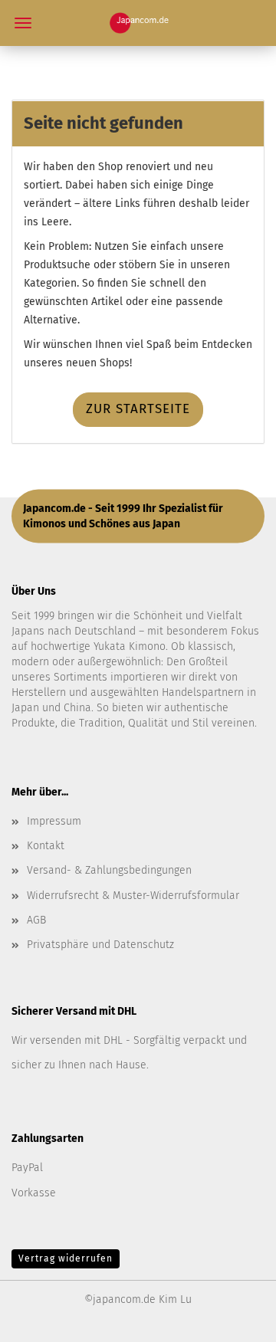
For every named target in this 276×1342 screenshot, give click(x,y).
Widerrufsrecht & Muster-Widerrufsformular (133, 895)
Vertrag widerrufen (65, 1258)
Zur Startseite (138, 409)
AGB (36, 920)
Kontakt (45, 845)
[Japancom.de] (138, 23)
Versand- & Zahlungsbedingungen (109, 870)
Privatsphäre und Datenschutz (100, 944)
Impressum (54, 821)
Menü (23, 23)
